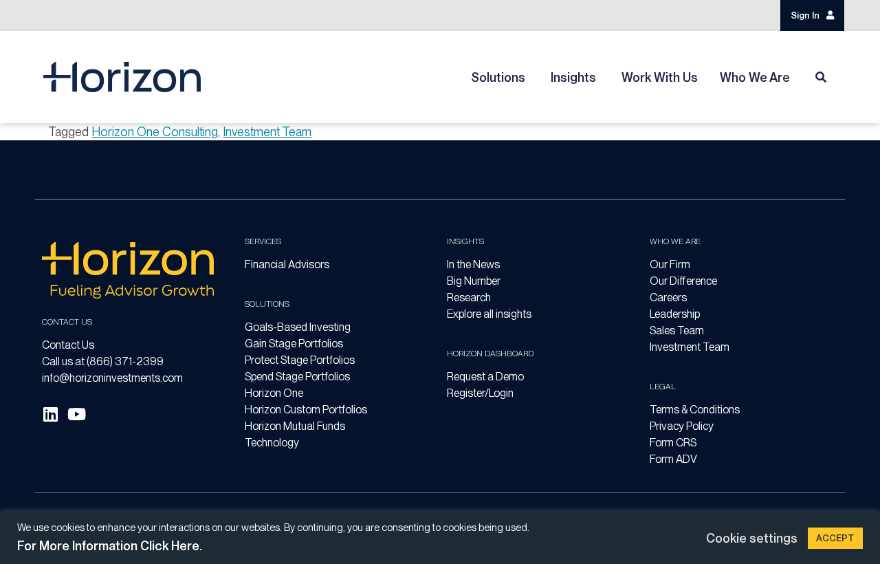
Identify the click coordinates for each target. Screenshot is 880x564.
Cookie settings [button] (752, 538)
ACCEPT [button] (835, 538)
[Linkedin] (50, 414)
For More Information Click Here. (109, 546)
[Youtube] (76, 414)
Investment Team (267, 131)
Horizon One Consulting (154, 131)
